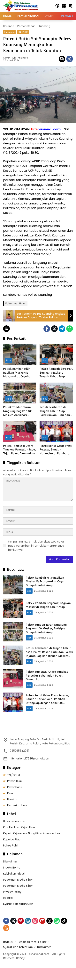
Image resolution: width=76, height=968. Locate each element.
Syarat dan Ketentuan (18, 904)
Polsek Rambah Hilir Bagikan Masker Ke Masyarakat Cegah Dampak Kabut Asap (16, 372)
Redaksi (8, 898)
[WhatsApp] (69, 328)
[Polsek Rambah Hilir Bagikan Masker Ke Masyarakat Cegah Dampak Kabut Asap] (19, 354)
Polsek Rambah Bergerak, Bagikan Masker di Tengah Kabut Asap (56, 372)
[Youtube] (42, 921)
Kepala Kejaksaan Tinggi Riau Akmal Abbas (31, 833)
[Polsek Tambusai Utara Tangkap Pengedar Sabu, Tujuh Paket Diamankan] (19, 431)
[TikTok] (64, 921)
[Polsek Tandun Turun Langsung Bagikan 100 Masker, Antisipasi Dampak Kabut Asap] (19, 393)
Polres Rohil (10, 845)
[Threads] (49, 921)
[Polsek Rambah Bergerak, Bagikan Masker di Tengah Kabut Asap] (56, 354)
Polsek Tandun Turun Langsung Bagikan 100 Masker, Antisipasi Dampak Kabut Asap (17, 411)
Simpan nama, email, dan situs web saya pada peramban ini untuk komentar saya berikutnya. (36, 546)
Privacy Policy (12, 892)
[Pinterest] (21, 921)
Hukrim (12, 799)
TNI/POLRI (23, 32)
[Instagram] (35, 921)
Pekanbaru (14, 787)
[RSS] (6, 928)
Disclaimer (10, 861)
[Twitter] (54, 328)
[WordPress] (28, 921)
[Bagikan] (69, 59)
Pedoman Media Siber (18, 880)
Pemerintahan (17, 805)
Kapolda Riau (11, 839)
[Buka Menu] (64, 6)
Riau (8, 360)
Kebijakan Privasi (14, 874)
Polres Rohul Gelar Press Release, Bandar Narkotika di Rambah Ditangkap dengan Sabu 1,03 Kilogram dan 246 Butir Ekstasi (56, 450)
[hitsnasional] (20, 6)
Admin (6, 58)
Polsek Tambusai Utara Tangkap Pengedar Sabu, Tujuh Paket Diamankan (19, 449)
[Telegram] (62, 328)
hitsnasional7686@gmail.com (30, 758)
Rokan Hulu (14, 781)
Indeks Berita (11, 867)
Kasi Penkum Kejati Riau (19, 827)
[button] (57, 6)
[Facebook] (46, 328)
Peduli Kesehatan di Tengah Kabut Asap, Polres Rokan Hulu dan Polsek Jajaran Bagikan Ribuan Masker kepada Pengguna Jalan (55, 411)
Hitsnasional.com (14, 821)
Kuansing (9, 32)
